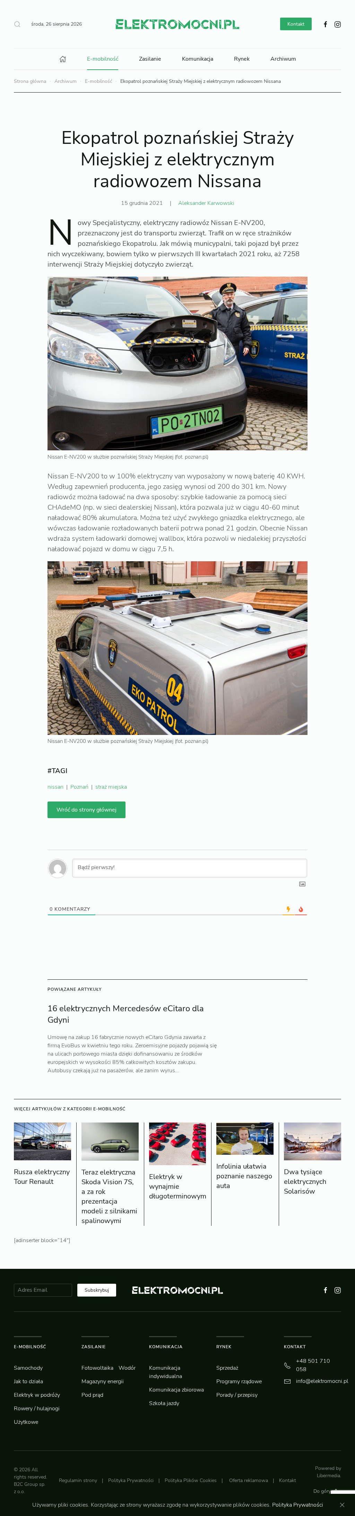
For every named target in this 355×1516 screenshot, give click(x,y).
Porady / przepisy (237, 1395)
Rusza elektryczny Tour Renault (42, 1176)
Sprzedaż (227, 1368)
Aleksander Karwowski (206, 203)
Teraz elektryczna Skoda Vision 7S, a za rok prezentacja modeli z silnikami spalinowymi (109, 1196)
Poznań (79, 787)
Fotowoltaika (97, 1368)
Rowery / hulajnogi (37, 1408)
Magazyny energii (102, 1381)
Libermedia (328, 1475)
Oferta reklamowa (248, 1480)
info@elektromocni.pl (322, 1381)
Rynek (242, 59)
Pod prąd (92, 1395)
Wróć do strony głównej (86, 810)
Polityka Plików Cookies (191, 1480)
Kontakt (295, 24)
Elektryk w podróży (37, 1395)
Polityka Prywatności (131, 1480)
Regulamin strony (78, 1480)
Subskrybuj (97, 1290)
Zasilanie (150, 59)
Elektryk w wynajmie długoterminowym (177, 1186)
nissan (55, 787)
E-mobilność (102, 59)
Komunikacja (197, 59)
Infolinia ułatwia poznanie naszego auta (244, 1176)
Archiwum (283, 59)
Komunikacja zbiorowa (176, 1390)
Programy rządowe (239, 1381)
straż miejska (111, 787)
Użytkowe (26, 1422)
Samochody (28, 1368)
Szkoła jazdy (164, 1403)
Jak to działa (28, 1381)
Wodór (127, 1368)
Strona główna (30, 81)
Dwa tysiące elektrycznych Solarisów (305, 1181)
